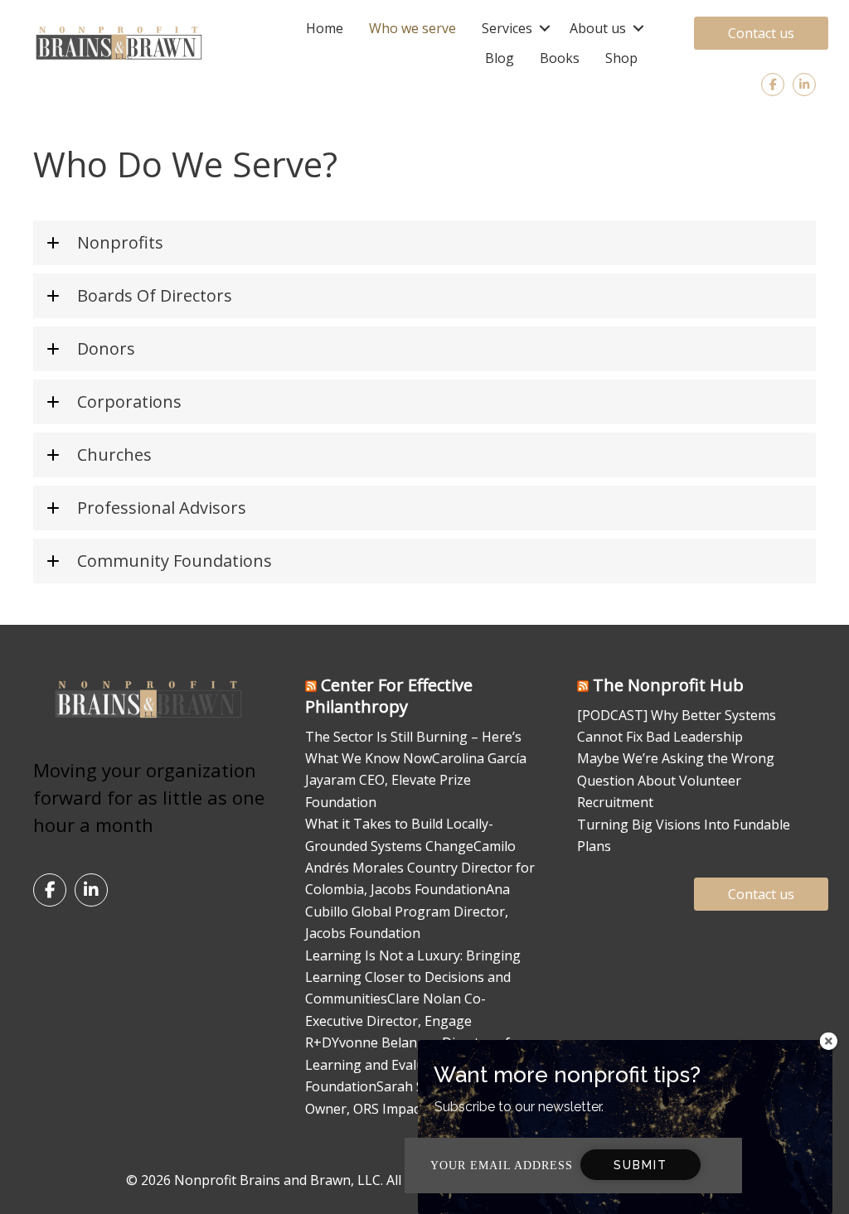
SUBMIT (640, 1165)
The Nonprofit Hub (668, 685)
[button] (544, 28)
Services (507, 28)
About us (598, 28)
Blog (499, 58)
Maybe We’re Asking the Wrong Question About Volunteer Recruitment (675, 780)
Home (324, 28)
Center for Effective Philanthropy (389, 696)
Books (560, 58)
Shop (621, 58)
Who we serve (412, 28)
